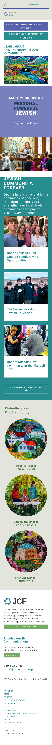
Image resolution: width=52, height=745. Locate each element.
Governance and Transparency (20, 714)
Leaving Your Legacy (14, 700)
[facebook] (5, 4)
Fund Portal (10, 711)
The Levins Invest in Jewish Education (21, 311)
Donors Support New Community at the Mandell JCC (26, 365)
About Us (8, 691)
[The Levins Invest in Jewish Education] (26, 288)
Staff (6, 694)
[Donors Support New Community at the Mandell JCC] (26, 340)
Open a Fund (10, 703)
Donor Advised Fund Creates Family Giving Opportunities (22, 256)
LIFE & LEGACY (10, 717)
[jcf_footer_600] (10, 13)
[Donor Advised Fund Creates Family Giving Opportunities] (26, 231)
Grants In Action (12, 723)
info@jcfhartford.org (18, 669)
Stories (8, 720)
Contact (8, 697)
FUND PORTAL (33, 4)
